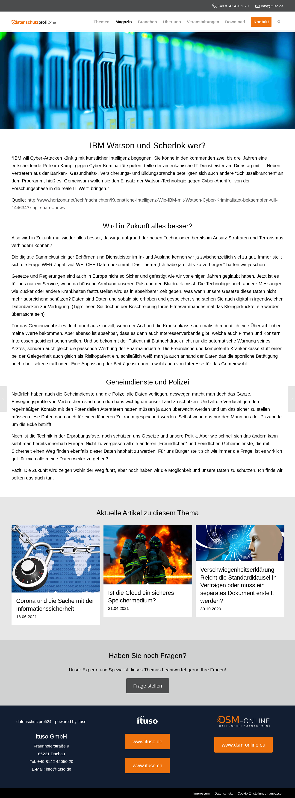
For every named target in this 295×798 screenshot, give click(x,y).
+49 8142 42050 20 (55, 761)
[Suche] (278, 22)
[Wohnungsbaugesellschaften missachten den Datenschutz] (3, 399)
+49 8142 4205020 (233, 6)
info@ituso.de (271, 6)
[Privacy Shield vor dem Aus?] (291, 399)
